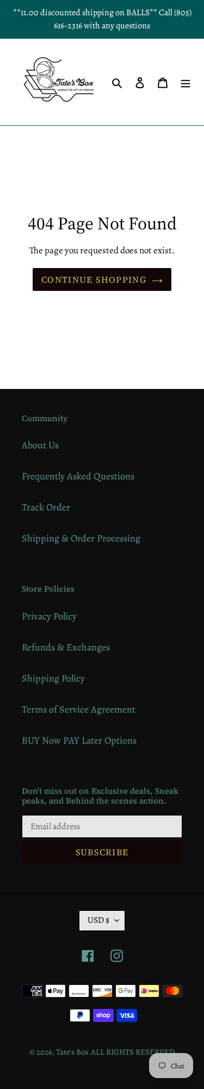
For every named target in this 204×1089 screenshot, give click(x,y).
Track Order (46, 507)
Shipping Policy (53, 678)
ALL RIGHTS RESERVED (133, 1052)
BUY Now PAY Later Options (79, 740)
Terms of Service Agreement (78, 709)
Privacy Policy (49, 616)
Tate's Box (72, 1052)
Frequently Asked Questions (78, 476)
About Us (40, 445)
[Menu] (185, 82)
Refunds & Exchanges (66, 647)
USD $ (98, 920)
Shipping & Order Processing (81, 538)
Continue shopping (93, 279)
